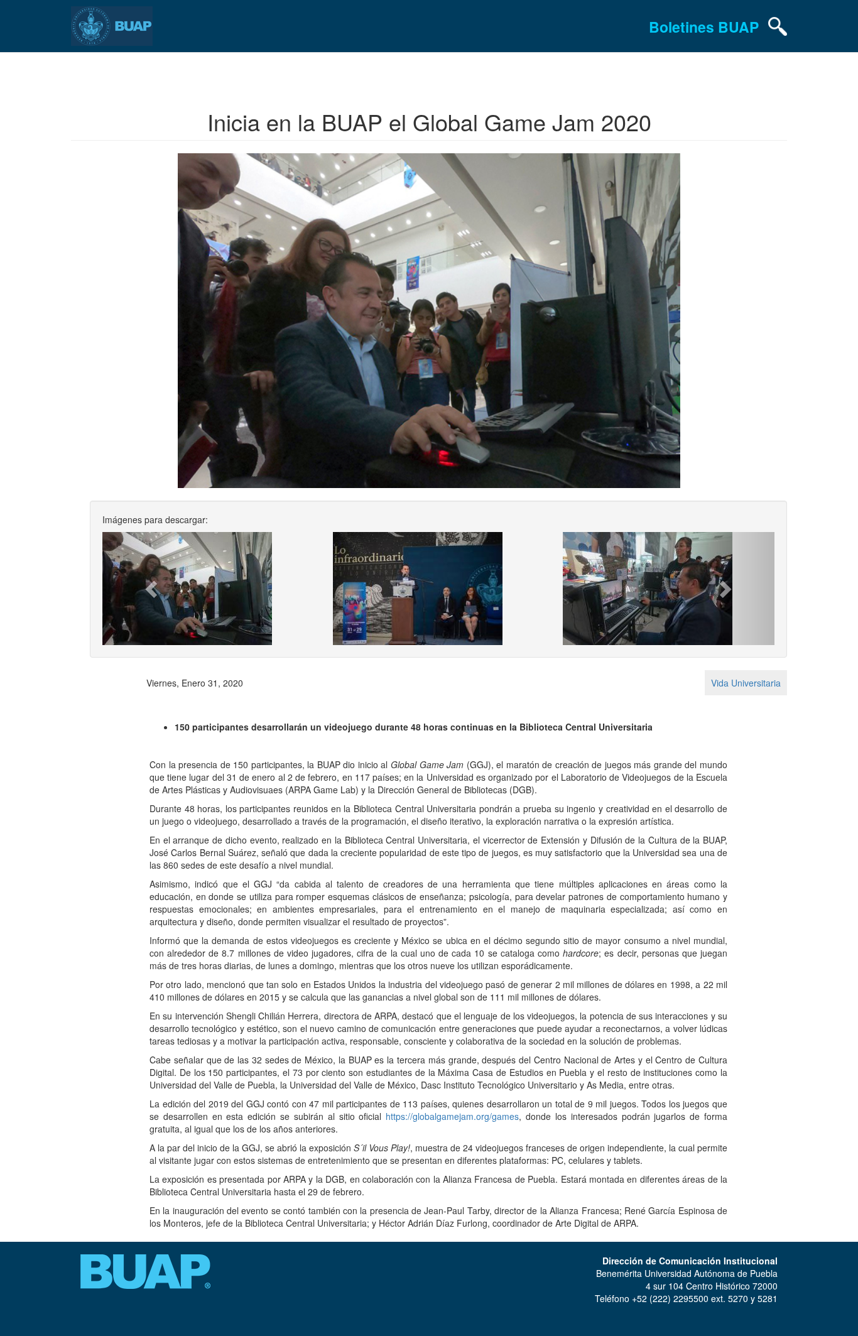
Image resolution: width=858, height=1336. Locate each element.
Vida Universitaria (746, 682)
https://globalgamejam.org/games (452, 1116)
